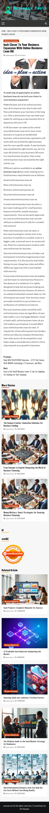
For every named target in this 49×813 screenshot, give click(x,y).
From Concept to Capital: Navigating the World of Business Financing (25, 469)
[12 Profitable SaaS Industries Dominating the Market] (24, 633)
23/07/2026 (21, 793)
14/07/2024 (21, 474)
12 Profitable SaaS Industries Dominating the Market (22, 652)
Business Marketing (11, 601)
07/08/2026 (21, 701)
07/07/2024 (21, 518)
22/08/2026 (21, 611)
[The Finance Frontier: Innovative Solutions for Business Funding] (24, 404)
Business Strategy (11, 691)
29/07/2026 (21, 747)
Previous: (24, 360)
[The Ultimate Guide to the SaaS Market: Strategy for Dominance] (24, 723)
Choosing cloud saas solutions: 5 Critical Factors (24, 697)
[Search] (45, 23)
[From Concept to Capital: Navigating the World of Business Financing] (24, 449)
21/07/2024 (21, 429)
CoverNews (38, 806)
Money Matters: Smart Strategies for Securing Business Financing (24, 514)
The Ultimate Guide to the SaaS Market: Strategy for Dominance (24, 742)
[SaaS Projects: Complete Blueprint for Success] (24, 589)
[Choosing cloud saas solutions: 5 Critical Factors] (24, 679)
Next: (24, 371)
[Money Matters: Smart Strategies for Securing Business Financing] (24, 494)
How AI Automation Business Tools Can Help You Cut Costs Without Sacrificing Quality (23, 789)
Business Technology (12, 781)
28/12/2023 (21, 55)
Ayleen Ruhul (10, 55)
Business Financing (11, 41)
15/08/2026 (20, 657)
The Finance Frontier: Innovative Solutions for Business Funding (23, 424)
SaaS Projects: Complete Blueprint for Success (23, 607)
